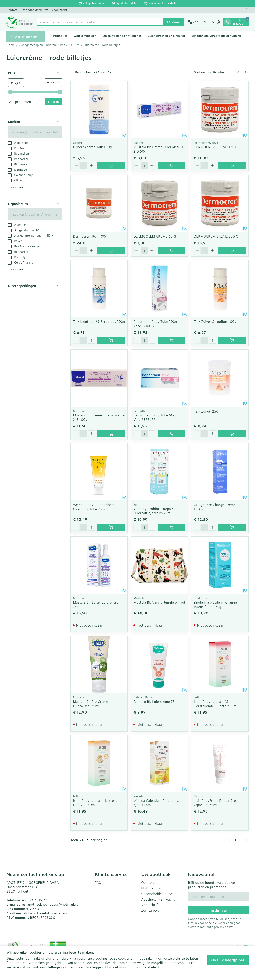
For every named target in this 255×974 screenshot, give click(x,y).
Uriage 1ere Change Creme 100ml (215, 506)
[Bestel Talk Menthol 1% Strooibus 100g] (111, 340)
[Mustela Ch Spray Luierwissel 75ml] (99, 565)
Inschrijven (218, 910)
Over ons (148, 882)
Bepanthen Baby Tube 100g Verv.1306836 (155, 323)
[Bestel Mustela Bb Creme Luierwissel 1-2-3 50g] (172, 165)
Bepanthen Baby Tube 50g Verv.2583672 (154, 417)
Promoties (60, 35)
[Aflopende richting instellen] (246, 72)
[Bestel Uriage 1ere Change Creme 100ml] (232, 527)
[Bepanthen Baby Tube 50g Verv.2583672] (159, 378)
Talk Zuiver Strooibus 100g (215, 321)
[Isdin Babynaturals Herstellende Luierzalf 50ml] (99, 763)
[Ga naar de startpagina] (19, 22)
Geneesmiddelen (85, 35)
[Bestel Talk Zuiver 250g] (232, 433)
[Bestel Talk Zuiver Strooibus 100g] (232, 340)
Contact (11, 10)
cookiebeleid (149, 967)
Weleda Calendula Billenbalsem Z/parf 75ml (158, 802)
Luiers (75, 45)
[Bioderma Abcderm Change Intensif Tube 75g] (219, 565)
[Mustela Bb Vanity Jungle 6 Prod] (159, 565)
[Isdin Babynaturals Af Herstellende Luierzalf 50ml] (219, 664)
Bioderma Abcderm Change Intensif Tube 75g (215, 604)
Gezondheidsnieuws (34, 10)
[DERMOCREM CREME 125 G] (219, 109)
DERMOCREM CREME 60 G (154, 236)
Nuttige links (151, 888)
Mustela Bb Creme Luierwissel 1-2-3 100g (99, 417)
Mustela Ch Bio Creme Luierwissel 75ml (90, 703)
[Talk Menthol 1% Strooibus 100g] (99, 288)
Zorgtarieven (151, 910)
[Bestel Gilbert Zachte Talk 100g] (111, 165)
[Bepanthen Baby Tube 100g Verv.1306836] (159, 288)
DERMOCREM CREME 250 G (216, 236)
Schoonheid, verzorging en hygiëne (216, 35)
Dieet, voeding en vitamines (122, 35)
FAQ (98, 882)
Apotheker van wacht (158, 899)
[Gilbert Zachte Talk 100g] (99, 109)
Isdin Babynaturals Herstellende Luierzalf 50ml (98, 802)
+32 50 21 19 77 (34, 900)
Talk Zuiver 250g (207, 411)
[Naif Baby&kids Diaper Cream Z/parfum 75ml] (219, 763)
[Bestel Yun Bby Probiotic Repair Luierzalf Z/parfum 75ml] (172, 527)
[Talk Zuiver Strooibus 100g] (219, 288)
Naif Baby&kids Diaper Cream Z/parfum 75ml (217, 802)
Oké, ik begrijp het (227, 960)
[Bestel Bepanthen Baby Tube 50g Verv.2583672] (172, 433)
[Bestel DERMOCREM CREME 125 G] (232, 165)
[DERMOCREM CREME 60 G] (159, 203)
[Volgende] (246, 839)
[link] (230, 839)
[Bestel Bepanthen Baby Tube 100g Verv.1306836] (172, 340)
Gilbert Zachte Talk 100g (92, 146)
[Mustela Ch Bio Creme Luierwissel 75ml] (99, 664)
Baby (63, 45)
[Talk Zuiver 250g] (219, 378)
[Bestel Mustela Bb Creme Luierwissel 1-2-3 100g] (111, 433)
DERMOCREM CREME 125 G (216, 146)
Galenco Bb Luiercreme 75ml (155, 701)
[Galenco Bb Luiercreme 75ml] (159, 664)
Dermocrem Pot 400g (90, 236)
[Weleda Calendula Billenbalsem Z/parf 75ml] (159, 763)
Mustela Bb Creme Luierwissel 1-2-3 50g (159, 149)
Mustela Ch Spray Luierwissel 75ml (96, 604)
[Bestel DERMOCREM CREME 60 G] (172, 250)
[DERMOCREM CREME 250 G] (219, 203)
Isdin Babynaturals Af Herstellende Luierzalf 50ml (216, 703)
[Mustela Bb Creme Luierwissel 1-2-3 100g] (99, 378)
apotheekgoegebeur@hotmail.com (54, 904)
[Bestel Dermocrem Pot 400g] (111, 250)
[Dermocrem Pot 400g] (99, 203)
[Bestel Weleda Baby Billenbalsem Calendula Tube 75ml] (111, 527)
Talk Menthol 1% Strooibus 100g (99, 321)
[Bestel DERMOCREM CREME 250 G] (232, 250)
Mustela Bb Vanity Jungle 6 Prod (159, 602)
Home (10, 45)
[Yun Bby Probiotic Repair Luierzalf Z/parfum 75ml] (159, 471)
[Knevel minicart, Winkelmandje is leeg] (227, 21)
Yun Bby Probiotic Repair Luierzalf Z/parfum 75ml (153, 510)
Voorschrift (59, 10)
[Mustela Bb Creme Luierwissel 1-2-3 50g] (159, 109)
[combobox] (100, 22)
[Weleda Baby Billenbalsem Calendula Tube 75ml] (99, 471)
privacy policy (223, 927)
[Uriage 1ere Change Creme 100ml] (219, 471)
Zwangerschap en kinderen (166, 35)
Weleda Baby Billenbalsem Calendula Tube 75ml (94, 506)
